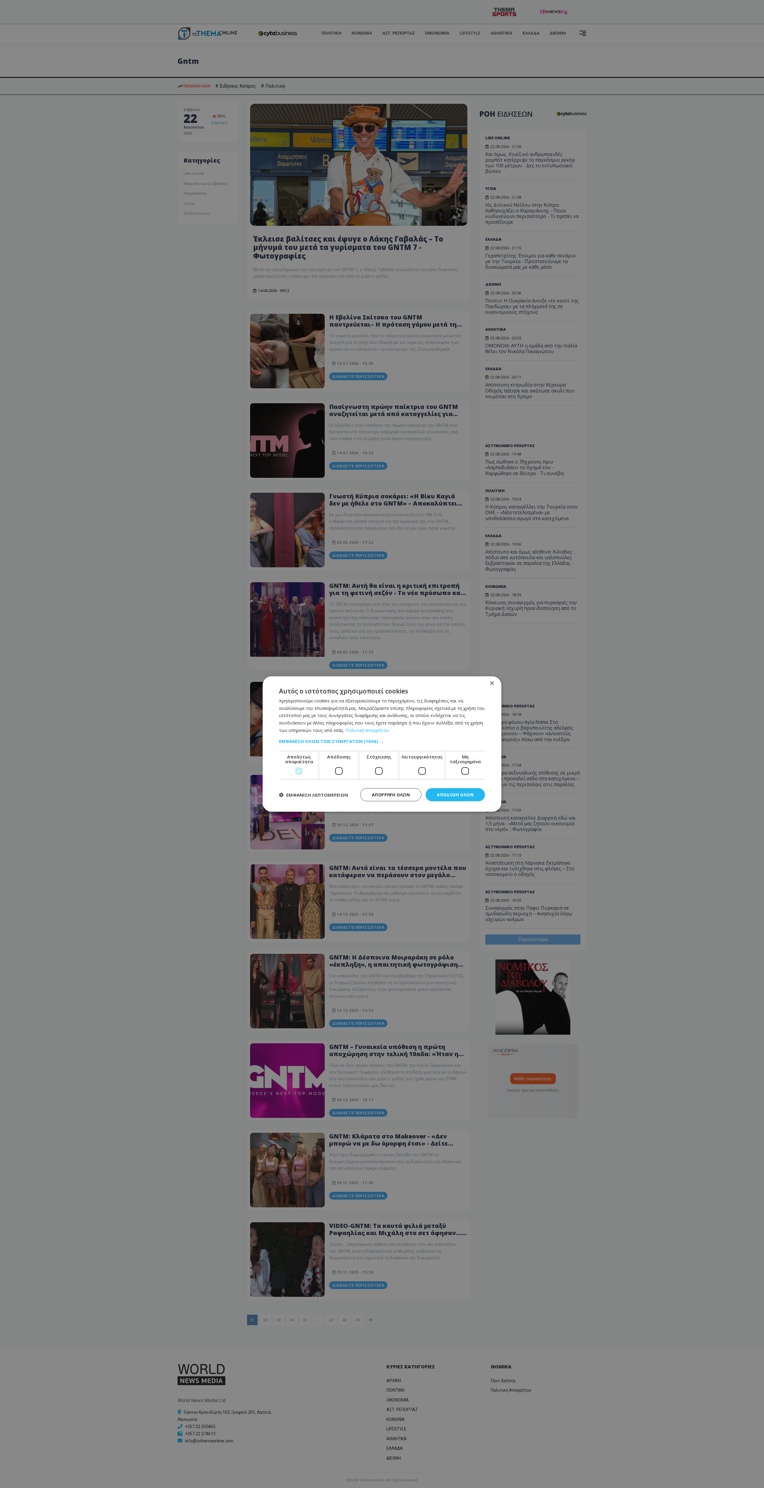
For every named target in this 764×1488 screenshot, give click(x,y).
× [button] (491, 683)
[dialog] (382, 744)
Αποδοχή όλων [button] (455, 794)
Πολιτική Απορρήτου (367, 730)
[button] (382, 741)
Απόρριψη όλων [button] (391, 794)
